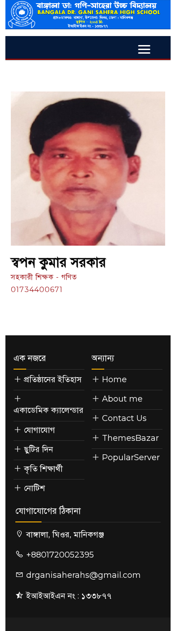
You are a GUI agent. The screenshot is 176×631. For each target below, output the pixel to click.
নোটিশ (34, 488)
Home (113, 379)
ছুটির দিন (38, 449)
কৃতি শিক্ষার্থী (43, 469)
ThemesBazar (129, 438)
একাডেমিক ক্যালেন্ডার (48, 410)
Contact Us (123, 418)
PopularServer (130, 457)
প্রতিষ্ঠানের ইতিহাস (53, 379)
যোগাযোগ (39, 430)
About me (121, 399)
